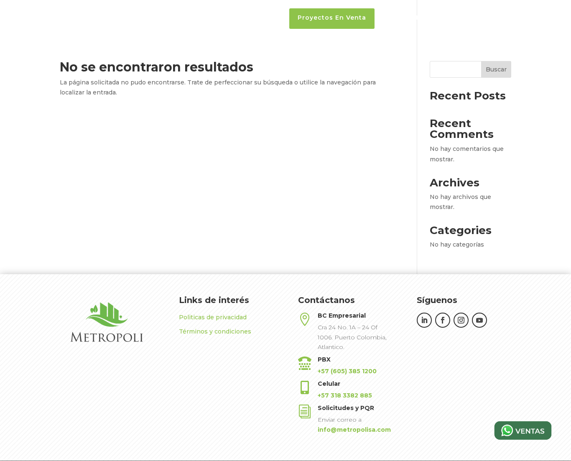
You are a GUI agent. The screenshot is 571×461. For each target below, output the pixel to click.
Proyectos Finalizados (417, 18)
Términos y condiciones (215, 331)
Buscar (496, 69)
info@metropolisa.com (354, 429)
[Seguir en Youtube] (479, 320)
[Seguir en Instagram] (461, 320)
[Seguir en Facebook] (442, 320)
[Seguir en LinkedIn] (424, 320)
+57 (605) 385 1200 (347, 371)
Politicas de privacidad (213, 317)
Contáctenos (535, 18)
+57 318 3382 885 (345, 395)
